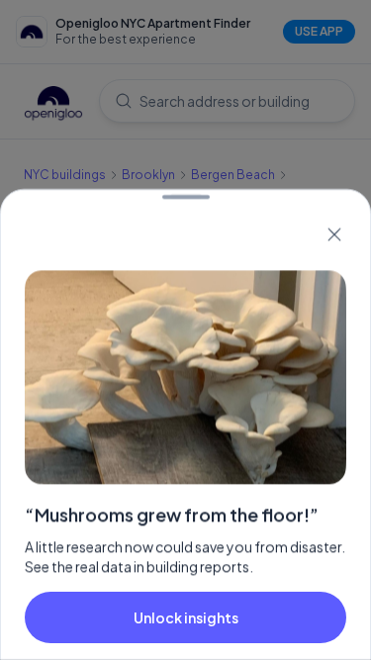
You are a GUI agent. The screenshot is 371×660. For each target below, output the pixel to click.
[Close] (334, 234)
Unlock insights (186, 617)
